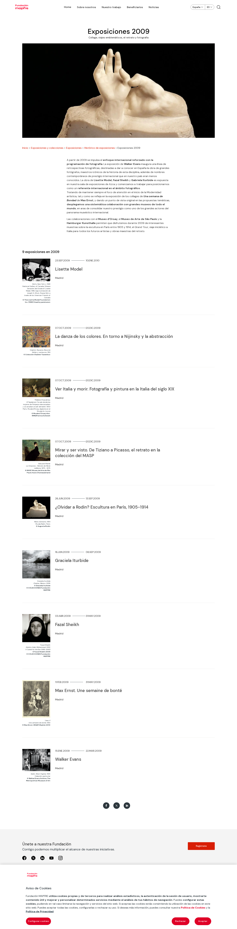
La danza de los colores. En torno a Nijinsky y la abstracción (114, 336)
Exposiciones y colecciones (47, 148)
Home (67, 7)
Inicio (25, 148)
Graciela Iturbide (72, 560)
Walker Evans (68, 759)
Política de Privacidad (40, 911)
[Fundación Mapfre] (21, 7)
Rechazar (180, 921)
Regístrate (201, 846)
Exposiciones (74, 148)
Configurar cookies (38, 921)
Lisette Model (68, 269)
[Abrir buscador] (219, 7)
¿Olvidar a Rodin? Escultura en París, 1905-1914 (101, 507)
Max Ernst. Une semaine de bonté (88, 690)
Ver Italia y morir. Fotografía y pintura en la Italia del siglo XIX (114, 389)
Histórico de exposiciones (99, 148)
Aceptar (202, 921)
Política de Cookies (193, 907)
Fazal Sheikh (67, 624)
